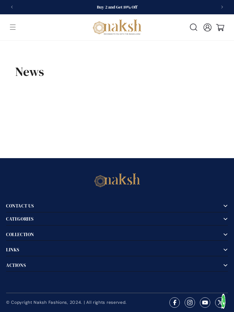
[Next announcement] (222, 7)
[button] (13, 27)
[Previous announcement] (12, 7)
